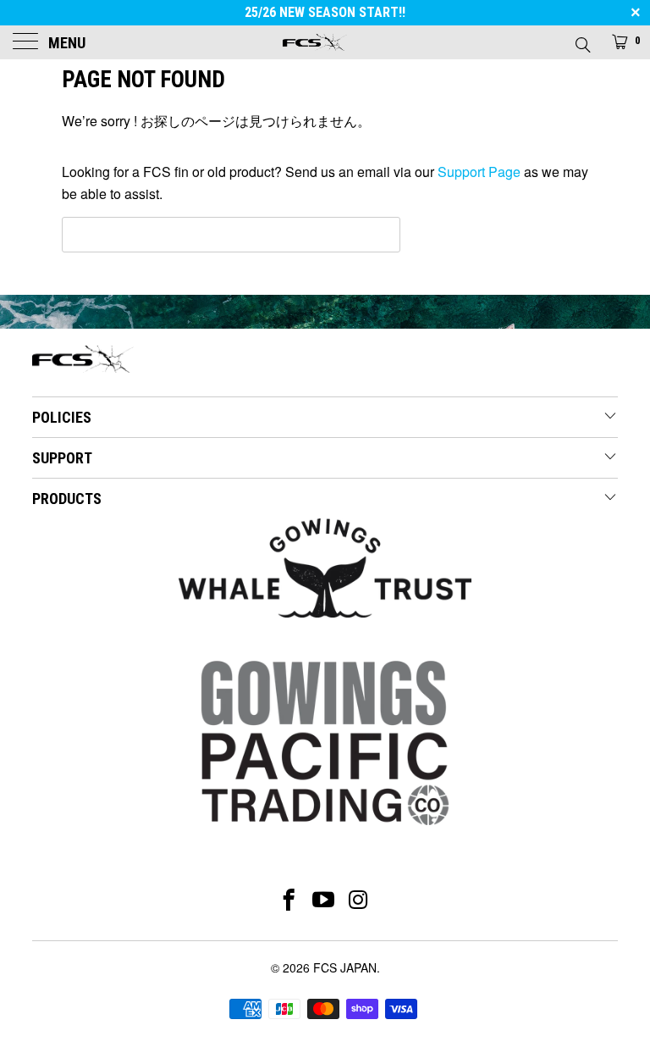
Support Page (479, 171)
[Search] (582, 40)
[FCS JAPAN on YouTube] (324, 899)
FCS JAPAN (345, 967)
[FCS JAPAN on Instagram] (359, 899)
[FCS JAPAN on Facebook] (289, 899)
